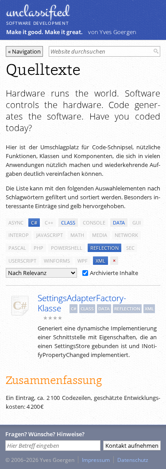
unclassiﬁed (37, 12)
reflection (104, 247)
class (68, 222)
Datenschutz (132, 459)
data (119, 222)
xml (100, 260)
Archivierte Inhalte (114, 273)
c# (34, 222)
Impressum (96, 459)
